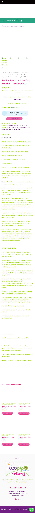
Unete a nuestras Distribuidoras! (17, 491)
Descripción (5, 134)
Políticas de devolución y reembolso (17, 493)
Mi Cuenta (17, 458)
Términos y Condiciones (17, 495)
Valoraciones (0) (6, 137)
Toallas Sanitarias (16, 129)
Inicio (3, 73)
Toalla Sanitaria (10, 127)
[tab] (17, 134)
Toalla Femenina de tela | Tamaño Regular (17, 125)
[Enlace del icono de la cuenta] (21, 21)
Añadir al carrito (14, 118)
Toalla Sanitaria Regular (20, 127)
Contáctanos (17, 99)
